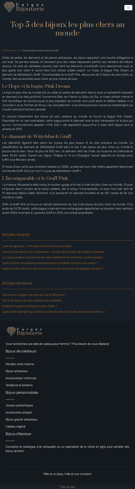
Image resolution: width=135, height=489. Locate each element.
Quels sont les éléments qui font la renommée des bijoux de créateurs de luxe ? (53, 268)
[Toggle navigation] (128, 7)
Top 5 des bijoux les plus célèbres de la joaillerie (32, 300)
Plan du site (67, 487)
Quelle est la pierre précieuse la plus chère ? (29, 306)
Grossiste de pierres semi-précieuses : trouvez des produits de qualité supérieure (53, 251)
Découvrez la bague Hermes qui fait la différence (33, 295)
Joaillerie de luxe (13, 50)
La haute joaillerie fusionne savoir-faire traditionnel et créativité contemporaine (52, 257)
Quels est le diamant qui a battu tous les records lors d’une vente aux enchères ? (53, 311)
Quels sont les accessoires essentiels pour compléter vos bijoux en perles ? (50, 263)
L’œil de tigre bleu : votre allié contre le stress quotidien (37, 246)
